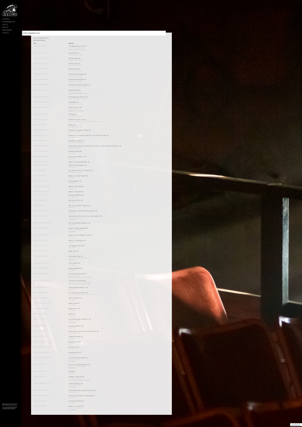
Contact (5, 33)
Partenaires (7, 30)
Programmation (8, 22)
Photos (5, 27)
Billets (5, 24)
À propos (5, 19)
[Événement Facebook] (85, 46)
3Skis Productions (295, 425)
